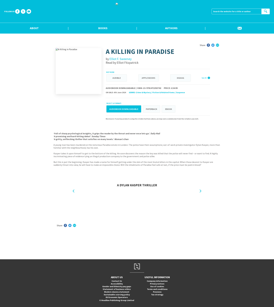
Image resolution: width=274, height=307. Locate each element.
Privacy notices (157, 283)
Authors (171, 28)
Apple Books (148, 77)
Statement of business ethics (117, 289)
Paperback (151, 109)
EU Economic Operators (117, 297)
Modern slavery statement (116, 292)
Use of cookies (157, 286)
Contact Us (117, 281)
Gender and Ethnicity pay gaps (116, 286)
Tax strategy (157, 294)
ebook (168, 109)
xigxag (180, 77)
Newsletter (239, 28)
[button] (73, 191)
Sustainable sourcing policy (117, 294)
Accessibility (117, 283)
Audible (116, 77)
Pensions (157, 292)
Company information (157, 281)
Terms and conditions (157, 289)
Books (102, 28)
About (34, 28)
